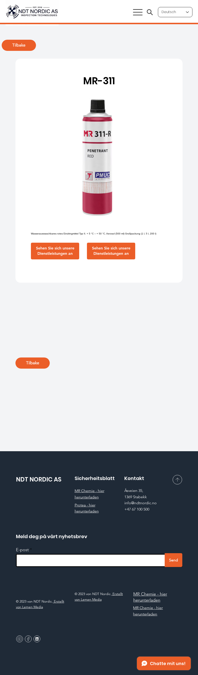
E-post (22, 550)
